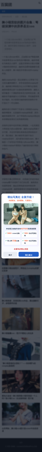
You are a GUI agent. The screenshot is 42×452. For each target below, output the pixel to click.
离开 (10, 255)
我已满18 (28, 255)
